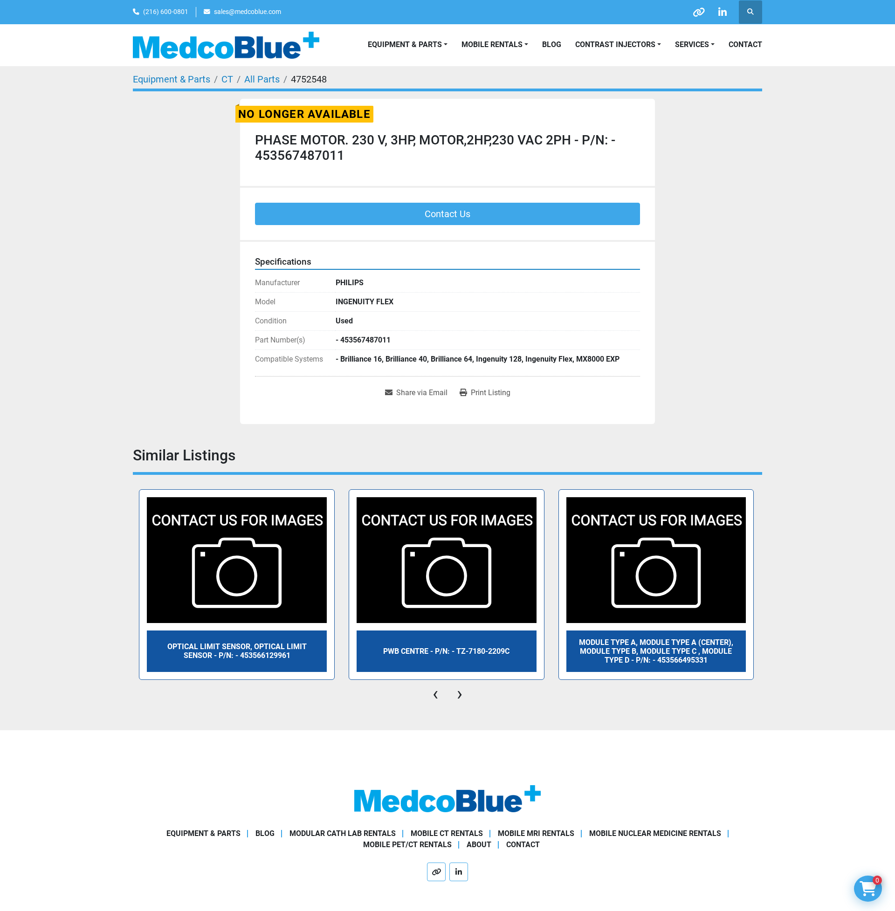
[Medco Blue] (447, 798)
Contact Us (447, 213)
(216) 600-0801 (165, 11)
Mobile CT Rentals (447, 833)
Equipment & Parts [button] (405, 44)
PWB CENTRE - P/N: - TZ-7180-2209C (446, 651)
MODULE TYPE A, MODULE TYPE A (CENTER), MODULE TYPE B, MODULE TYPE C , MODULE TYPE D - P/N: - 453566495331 (656, 651)
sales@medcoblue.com (247, 11)
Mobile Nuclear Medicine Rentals (655, 833)
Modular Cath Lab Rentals (342, 833)
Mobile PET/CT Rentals (407, 844)
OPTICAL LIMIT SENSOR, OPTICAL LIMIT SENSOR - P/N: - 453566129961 (237, 651)
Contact (745, 44)
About (479, 844)
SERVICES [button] (692, 44)
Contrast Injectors (615, 44)
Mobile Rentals (492, 44)
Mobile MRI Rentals (536, 833)
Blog (551, 44)
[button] (494, 44)
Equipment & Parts (203, 833)
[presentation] (435, 694)
